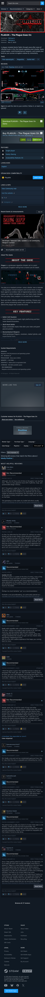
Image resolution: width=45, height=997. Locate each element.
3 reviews (18, 616)
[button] (4, 9)
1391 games (9, 616)
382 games (9, 563)
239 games (9, 813)
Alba (7, 614)
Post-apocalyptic (8, 59)
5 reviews (9, 469)
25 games (9, 746)
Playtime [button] (16, 446)
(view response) (7, 738)
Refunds (6, 965)
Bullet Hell (30, 59)
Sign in (3, 106)
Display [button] (26, 446)
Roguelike (20, 59)
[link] (26, 139)
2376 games (9, 850)
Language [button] (31, 442)
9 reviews (17, 563)
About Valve (24, 928)
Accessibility (8, 954)
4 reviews (9, 659)
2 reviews (16, 522)
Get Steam (24, 951)
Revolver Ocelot (11, 811)
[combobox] (24, 3)
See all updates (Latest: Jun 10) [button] (15, 250)
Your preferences (19, 419)
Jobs (22, 932)
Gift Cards (7, 942)
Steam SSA (7, 932)
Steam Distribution (10, 939)
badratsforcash (11, 776)
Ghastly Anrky (11, 520)
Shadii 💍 (9, 694)
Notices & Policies (9, 958)
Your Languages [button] (12, 452)
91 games (9, 522)
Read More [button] (38, 505)
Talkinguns (11, 38)
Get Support (24, 958)
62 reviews (9, 696)
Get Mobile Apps (11, 991)
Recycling (24, 939)
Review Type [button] (6, 442)
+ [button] (38, 59)
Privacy (6, 951)
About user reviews (7, 419)
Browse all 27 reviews (22, 903)
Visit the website (7, 193)
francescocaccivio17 (13, 744)
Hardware (24, 935)
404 (7, 561)
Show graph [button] (37, 446)
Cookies (6, 961)
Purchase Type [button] (19, 442)
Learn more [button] (38, 177)
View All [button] (40, 212)
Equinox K (9, 848)
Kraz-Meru (9, 467)
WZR (8, 657)
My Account (24, 961)
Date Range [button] (5, 446)
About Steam (8, 928)
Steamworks (8, 935)
